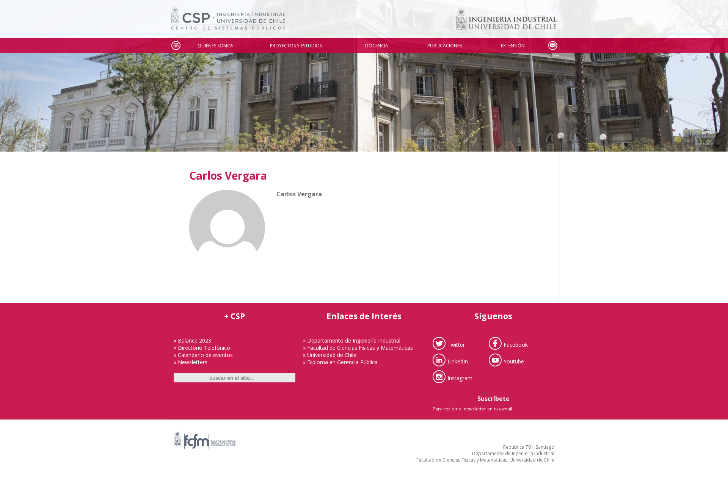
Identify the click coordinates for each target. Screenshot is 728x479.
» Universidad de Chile (329, 354)
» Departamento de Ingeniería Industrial (351, 340)
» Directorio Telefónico (202, 347)
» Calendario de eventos (203, 354)
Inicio (175, 45)
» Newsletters (190, 362)
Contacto (552, 45)
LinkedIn (457, 361)
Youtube (514, 361)
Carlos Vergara (228, 175)
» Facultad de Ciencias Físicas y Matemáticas (358, 347)
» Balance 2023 (192, 340)
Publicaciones (444, 45)
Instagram (459, 377)
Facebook (516, 344)
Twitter (456, 344)
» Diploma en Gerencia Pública (340, 362)
